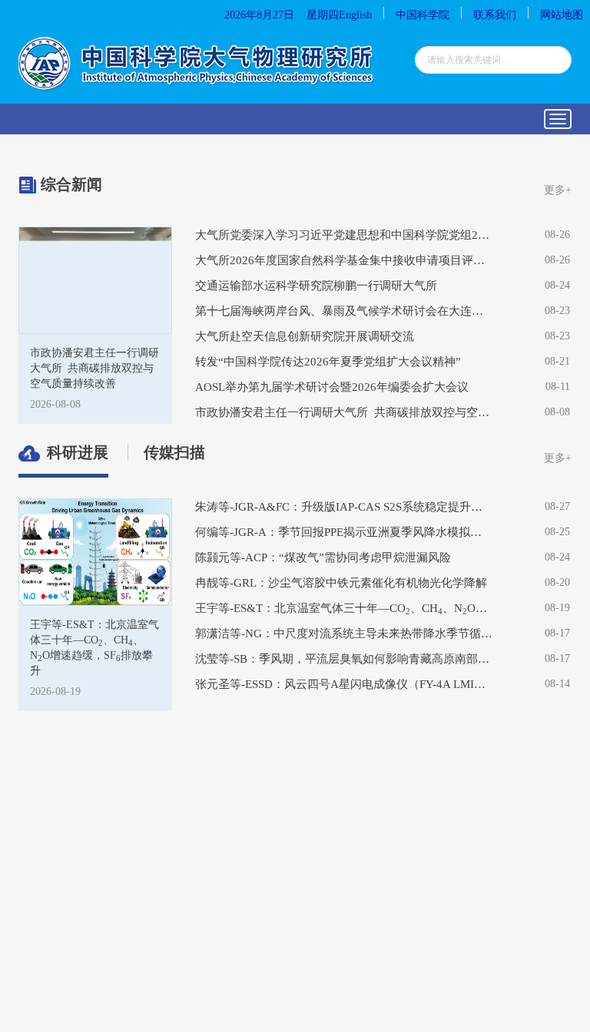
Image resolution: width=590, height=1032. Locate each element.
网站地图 (561, 15)
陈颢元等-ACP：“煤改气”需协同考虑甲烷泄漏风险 (323, 557)
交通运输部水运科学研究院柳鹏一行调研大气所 (316, 286)
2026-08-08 (55, 404)
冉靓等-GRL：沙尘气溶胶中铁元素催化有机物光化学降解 (341, 583)
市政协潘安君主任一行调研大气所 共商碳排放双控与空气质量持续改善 (344, 412)
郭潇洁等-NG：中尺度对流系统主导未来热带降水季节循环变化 (344, 633)
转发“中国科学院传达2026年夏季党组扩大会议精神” (328, 362)
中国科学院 (422, 15)
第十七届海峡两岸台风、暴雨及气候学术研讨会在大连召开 (344, 311)
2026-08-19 (55, 691)
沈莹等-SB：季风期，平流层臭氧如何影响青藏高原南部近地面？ (344, 659)
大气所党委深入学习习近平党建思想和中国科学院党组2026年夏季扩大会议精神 (344, 235)
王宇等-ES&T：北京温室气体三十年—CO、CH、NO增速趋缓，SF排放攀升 (344, 609)
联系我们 (494, 15)
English (355, 15)
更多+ (558, 190)
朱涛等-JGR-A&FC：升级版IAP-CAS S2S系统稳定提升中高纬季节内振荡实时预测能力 (344, 507)
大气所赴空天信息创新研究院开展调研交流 (304, 336)
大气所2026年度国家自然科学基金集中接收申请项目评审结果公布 (344, 260)
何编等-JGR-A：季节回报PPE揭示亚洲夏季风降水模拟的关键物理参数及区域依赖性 (344, 532)
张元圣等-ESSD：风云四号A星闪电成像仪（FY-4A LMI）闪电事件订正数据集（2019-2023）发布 (344, 684)
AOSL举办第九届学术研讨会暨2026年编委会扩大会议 (332, 387)
